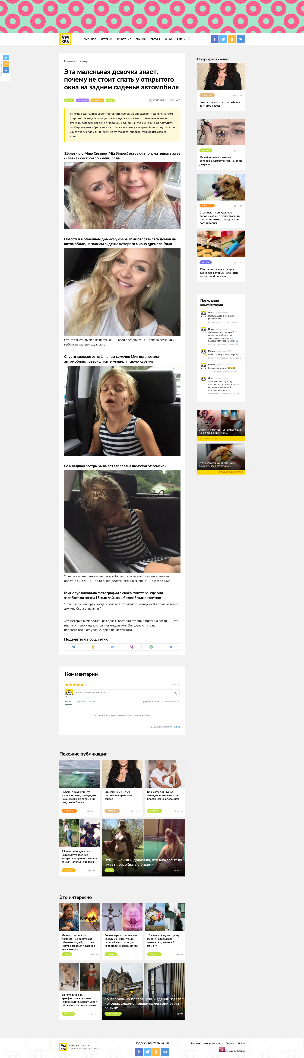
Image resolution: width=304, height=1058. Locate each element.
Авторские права (213, 1043)
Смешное (90, 39)
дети (110, 100)
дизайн (206, 262)
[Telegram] (170, 647)
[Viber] (131, 647)
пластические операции (155, 811)
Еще (180, 39)
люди (84, 61)
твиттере (141, 593)
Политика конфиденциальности (84, 1049)
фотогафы (154, 954)
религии (111, 954)
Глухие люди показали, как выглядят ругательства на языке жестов (238, 357)
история (68, 1014)
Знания (141, 39)
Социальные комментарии (164, 727)
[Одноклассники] (6, 64)
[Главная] (65, 39)
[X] (6, 57)
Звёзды (155, 39)
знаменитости (113, 811)
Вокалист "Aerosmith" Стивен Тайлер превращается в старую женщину (240, 344)
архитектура (113, 1014)
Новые (68, 701)
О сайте (230, 1043)
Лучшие (81, 701)
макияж (206, 150)
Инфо (168, 39)
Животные (124, 39)
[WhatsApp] (151, 647)
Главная (69, 61)
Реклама (195, 1043)
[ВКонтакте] (6, 70)
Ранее (92, 701)
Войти (241, 1043)
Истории (106, 39)
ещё (236, 340)
